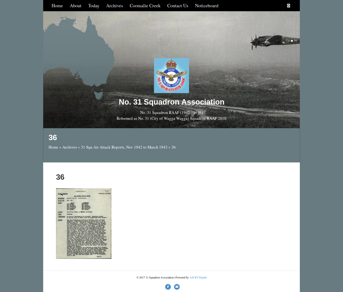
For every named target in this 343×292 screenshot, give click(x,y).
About (75, 5)
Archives (114, 5)
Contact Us (177, 5)
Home (57, 5)
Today (93, 5)
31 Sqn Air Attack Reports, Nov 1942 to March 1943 (124, 147)
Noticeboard (206, 5)
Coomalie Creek (145, 5)
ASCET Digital (197, 277)
